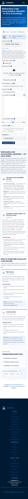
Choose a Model (6, 41)
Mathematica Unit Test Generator (12, 365)
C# (21, 373)
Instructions (5, 125)
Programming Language (10, 60)
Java (17, 373)
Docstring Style (6, 89)
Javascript (5, 373)
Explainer (22, 31)
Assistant (7, 31)
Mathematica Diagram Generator (12, 361)
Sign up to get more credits (17, 36)
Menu (23, 2)
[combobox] (14, 63)
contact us (13, 386)
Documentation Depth (7, 118)
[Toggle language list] (24, 63)
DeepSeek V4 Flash (6, 50)
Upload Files (7, 66)
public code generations (15, 384)
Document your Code (8, 142)
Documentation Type (7, 83)
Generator (14, 31)
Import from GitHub (15, 80)
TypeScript (12, 373)
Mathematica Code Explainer (11, 358)
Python (20, 371)
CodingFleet (9, 2)
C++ (4, 376)
